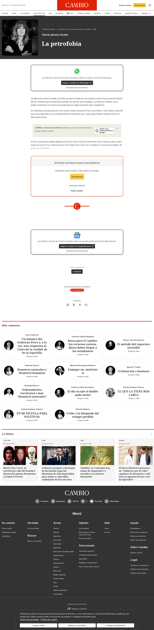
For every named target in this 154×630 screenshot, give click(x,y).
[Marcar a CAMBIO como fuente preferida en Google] (104, 130)
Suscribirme (77, 176)
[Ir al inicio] (77, 5)
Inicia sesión (77, 190)
